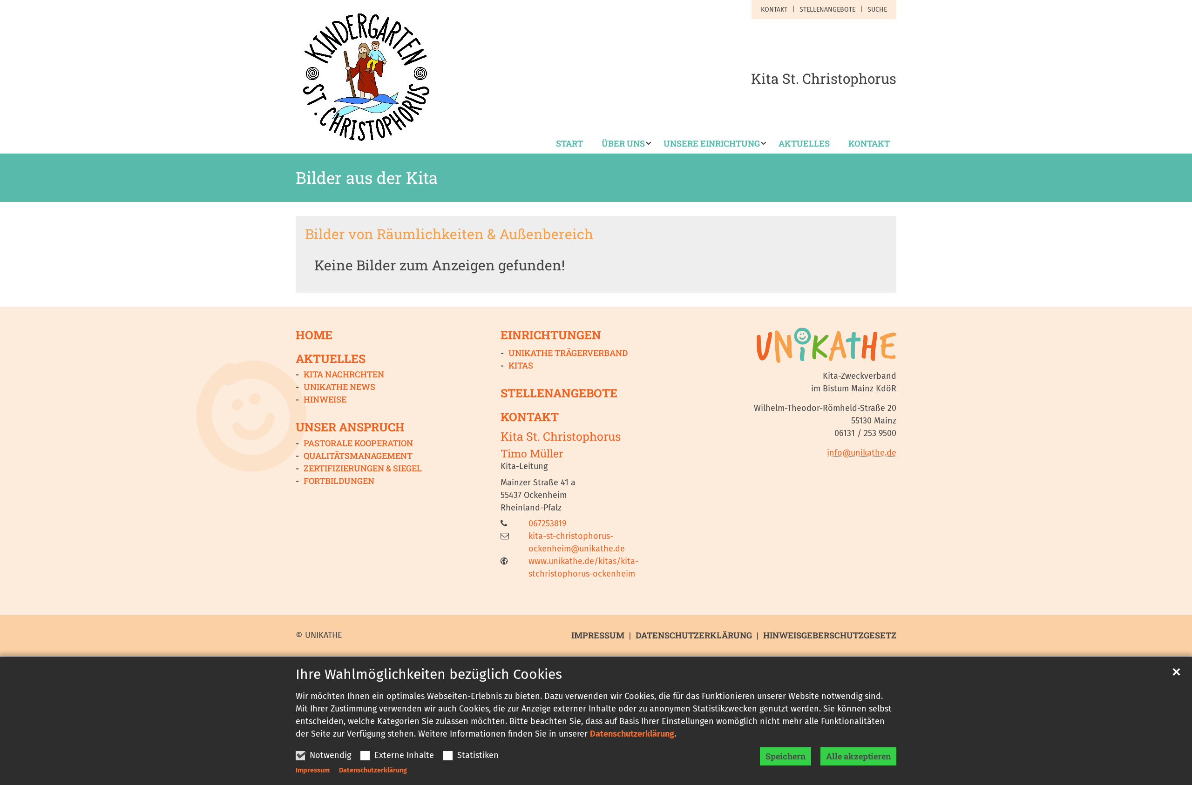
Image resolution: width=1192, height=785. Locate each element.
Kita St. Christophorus (561, 436)
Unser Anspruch (350, 427)
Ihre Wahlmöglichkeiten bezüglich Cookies (429, 674)
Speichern (785, 756)
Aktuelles (804, 144)
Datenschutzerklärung (632, 734)
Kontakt (869, 144)
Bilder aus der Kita (367, 178)
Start (569, 144)
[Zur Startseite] (365, 77)
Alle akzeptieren (858, 756)
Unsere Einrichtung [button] (712, 144)
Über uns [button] (623, 144)
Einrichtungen (551, 335)
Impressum (313, 770)
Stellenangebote (559, 393)
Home (314, 334)
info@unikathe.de (861, 453)
